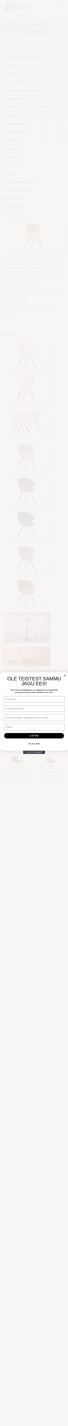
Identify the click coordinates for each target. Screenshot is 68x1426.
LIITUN (34, 735)
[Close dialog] (65, 675)
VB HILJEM (34, 744)
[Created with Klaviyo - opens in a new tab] (34, 752)
